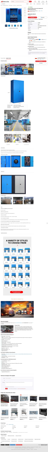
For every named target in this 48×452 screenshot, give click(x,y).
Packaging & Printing (5, 5)
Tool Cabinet (14, 5)
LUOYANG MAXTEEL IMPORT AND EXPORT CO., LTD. (34, 10)
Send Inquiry (32, 17)
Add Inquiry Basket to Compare (14, 28)
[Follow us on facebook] (41, 444)
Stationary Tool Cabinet (18, 435)
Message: (4, 382)
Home (1, 5)
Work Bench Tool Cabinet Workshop (29, 439)
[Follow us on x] (42, 444)
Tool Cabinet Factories (14, 439)
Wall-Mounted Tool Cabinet (11, 435)
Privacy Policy (35, 449)
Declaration (32, 449)
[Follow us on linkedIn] (46, 444)
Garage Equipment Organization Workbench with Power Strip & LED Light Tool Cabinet (33, 418)
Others (13, 428)
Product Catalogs (11, 424)
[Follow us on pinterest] (45, 444)
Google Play (7, 444)
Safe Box (2, 428)
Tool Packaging (10, 5)
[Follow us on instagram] (43, 444)
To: (4, 380)
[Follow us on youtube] (44, 444)
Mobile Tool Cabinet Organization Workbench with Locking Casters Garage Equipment (43, 404)
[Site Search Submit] (30, 1)
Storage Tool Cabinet (19, 5)
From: (4, 378)
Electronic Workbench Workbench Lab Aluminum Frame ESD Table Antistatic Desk (24, 418)
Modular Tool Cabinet (3, 435)
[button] (28, 1)
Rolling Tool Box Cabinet (37, 439)
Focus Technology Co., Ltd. (19, 449)
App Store (2, 444)
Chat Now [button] (43, 17)
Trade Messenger (12, 444)
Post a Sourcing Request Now (22, 388)
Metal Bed (25, 427)
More (1, 442)
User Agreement (28, 449)
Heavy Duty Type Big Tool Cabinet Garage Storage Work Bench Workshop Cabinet (14, 404)
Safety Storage (14, 427)
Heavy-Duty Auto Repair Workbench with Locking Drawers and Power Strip (5, 418)
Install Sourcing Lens (19, 444)
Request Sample (41, 19)
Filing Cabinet (37, 427)
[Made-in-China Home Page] (5, 1)
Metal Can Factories (3, 439)
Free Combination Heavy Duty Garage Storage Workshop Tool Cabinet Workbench (4, 404)
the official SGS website (19, 322)
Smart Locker (2, 427)
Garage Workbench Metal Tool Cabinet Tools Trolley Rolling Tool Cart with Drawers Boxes (42, 418)
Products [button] (13, 1)
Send (6, 388)
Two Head (9, 439)
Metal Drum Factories (20, 439)
